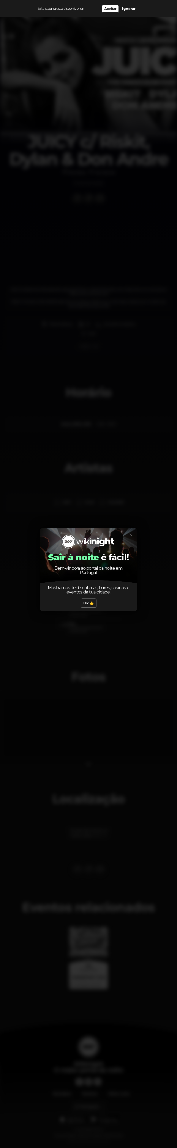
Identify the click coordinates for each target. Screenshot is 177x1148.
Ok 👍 (88, 603)
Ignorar (129, 9)
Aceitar (110, 9)
